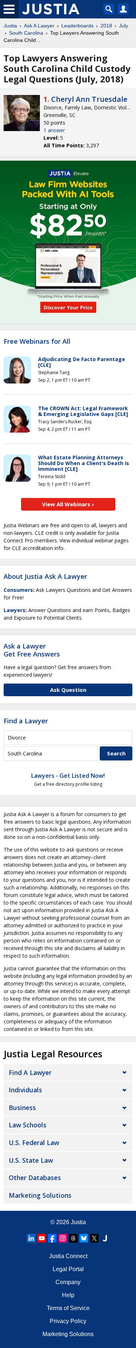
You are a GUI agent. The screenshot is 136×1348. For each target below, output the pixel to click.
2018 (106, 26)
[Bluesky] (83, 1238)
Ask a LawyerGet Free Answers (32, 650)
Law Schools (27, 1125)
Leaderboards (77, 26)
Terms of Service (68, 1308)
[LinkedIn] (31, 1238)
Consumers (18, 589)
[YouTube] (41, 1238)
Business (22, 1107)
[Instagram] (62, 1238)
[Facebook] (52, 1238)
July (123, 26)
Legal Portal (68, 1269)
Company (68, 1282)
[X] (94, 1238)
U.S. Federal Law (34, 1142)
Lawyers (14, 610)
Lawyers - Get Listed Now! (68, 776)
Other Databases (35, 1177)
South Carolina (26, 33)
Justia (10, 26)
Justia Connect (68, 1256)
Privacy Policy (68, 1321)
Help (68, 1295)
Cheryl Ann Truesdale (89, 99)
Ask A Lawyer (39, 26)
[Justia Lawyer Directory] (104, 1238)
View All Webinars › (68, 504)
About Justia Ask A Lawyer (45, 576)
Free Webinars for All (37, 342)
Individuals (25, 1089)
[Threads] (73, 1238)
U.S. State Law (31, 1160)
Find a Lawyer (26, 720)
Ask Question (68, 689)
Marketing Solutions (40, 1195)
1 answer (54, 130)
